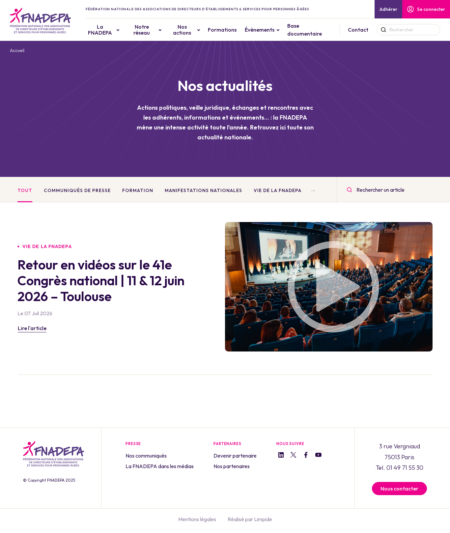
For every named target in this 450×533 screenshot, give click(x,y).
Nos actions (182, 29)
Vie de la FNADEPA (277, 190)
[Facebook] (306, 456)
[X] (293, 456)
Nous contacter (399, 488)
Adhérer (388, 9)
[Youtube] (318, 456)
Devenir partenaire (235, 455)
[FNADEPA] (40, 20)
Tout (24, 190)
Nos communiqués (146, 455)
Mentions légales (197, 519)
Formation (137, 190)
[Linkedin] (281, 456)
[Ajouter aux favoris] (200, 246)
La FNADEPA (100, 29)
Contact (358, 29)
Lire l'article (32, 328)
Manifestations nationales (203, 190)
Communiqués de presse (77, 190)
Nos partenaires (231, 466)
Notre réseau (141, 29)
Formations (222, 29)
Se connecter (431, 9)
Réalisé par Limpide (250, 519)
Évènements (259, 29)
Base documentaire (304, 29)
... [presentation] (313, 189)
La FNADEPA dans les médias (160, 466)
